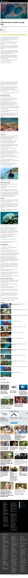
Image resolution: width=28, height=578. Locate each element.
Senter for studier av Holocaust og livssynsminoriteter (22, 546)
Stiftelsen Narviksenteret (23, 549)
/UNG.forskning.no (23, 505)
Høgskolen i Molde (5, 553)
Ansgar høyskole (5, 536)
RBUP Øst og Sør (22, 538)
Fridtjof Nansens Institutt (6, 550)
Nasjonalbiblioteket (13, 542)
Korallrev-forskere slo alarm (11, 38)
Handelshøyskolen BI (5, 551)
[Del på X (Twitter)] (2, 379)
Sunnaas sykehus (22, 550)
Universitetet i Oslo (22, 561)
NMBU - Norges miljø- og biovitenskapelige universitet (14, 538)
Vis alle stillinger (14, 422)
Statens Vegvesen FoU (22, 548)
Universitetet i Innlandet (23, 560)
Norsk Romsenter (13, 565)
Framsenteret (4, 549)
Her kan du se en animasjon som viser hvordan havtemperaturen (9, 229)
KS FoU (3, 560)
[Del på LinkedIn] (3, 379)
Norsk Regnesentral (13, 564)
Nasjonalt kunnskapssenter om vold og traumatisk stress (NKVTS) (14, 544)
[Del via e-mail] (5, 379)
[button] (1, 413)
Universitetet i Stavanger (23, 562)
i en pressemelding (15, 204)
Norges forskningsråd (14, 559)
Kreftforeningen (4, 561)
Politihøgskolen (22, 536)
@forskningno (22, 502)
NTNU (12, 541)
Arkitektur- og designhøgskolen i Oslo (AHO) (5, 538)
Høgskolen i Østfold (5, 554)
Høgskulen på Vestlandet (5, 556)
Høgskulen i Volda (5, 555)
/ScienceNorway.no (23, 507)
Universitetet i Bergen (22, 559)
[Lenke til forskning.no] (13, 1)
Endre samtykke (5, 531)
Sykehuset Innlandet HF (23, 551)
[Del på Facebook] (1, 379)
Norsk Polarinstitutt (13, 563)
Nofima (12, 553)
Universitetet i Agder (22, 558)
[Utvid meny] (27, 1)
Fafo (3, 543)
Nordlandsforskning (13, 555)
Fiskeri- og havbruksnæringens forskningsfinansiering (5, 546)
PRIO (20, 537)
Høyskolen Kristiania (5, 557)
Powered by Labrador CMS (14, 575)
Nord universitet (13, 554)
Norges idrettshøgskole (14, 562)
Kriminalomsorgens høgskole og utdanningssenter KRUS (5, 563)
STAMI (21, 547)
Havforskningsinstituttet (6, 552)
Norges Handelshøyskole (14, 558)
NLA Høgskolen (13, 536)
